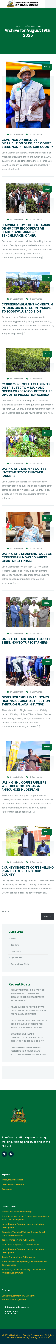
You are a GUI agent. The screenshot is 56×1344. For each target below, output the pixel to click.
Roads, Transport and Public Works (18, 1239)
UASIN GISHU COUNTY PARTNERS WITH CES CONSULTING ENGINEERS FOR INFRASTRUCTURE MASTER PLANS (29, 1024)
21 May (47, 661)
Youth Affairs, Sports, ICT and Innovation (21, 1244)
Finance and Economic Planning (17, 1211)
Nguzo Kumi (16, 957)
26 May (47, 603)
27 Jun (47, 433)
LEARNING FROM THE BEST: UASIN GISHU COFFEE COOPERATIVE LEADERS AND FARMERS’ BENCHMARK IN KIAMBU (26, 230)
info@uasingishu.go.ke (17, 1307)
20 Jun (47, 518)
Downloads (16, 951)
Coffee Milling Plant (32, 26)
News (13, 938)
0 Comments (36, 134)
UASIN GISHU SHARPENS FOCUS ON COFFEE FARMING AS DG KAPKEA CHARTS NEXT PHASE (27, 557)
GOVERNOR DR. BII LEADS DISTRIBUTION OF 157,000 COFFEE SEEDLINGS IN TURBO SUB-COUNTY (27, 143)
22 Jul (47, 189)
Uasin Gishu (18, 134)
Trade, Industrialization (13, 1179)
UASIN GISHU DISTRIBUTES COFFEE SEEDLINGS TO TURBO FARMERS (27, 640)
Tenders (15, 945)
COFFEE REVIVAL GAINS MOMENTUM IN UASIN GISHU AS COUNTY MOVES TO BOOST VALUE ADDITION (27, 307)
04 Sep (47, 832)
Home (17, 26)
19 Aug (47, 67)
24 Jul (47, 354)
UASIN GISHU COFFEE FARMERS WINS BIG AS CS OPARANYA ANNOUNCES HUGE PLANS (24, 785)
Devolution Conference (13, 1184)
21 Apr (47, 277)
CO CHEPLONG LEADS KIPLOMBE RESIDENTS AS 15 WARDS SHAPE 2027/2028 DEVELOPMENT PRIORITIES (28, 1051)
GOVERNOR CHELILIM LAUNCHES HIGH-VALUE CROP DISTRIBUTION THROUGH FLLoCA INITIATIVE (26, 700)
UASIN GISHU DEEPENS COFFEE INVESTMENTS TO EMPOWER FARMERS (24, 472)
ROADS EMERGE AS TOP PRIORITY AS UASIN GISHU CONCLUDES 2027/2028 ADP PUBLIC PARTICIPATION (28, 1010)
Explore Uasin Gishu (20, 964)
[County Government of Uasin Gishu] (22, 4)
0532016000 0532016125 (11, 1312)
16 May (47, 746)
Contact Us (7, 1189)
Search (6, 911)
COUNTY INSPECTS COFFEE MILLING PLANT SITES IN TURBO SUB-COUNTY (28, 870)
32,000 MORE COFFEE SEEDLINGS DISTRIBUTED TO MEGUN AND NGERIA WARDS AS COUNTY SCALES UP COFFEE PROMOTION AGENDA (27, 389)
